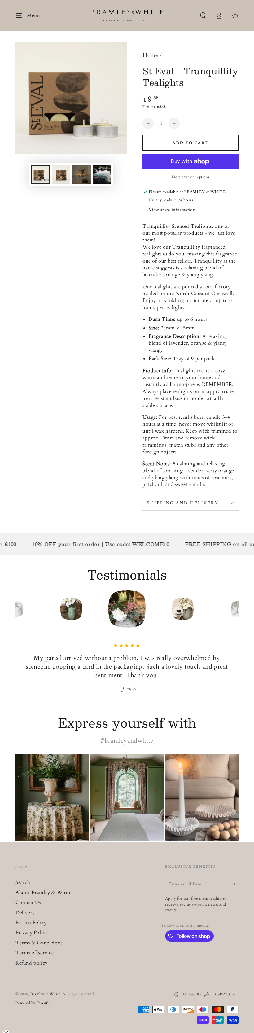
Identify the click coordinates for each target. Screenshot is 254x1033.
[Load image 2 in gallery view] (61, 174)
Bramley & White (45, 993)
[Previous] (21, 609)
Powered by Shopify (32, 1002)
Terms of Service (34, 952)
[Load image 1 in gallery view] (40, 174)
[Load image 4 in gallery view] (102, 174)
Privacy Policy (31, 932)
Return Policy (31, 922)
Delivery (25, 912)
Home (150, 55)
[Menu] (19, 15)
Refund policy (31, 963)
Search (22, 882)
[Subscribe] (235, 884)
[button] (203, 15)
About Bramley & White (43, 892)
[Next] (232, 609)
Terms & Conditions (39, 942)
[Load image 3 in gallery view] (81, 174)
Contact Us (28, 902)
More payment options (190, 176)
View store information (172, 210)
